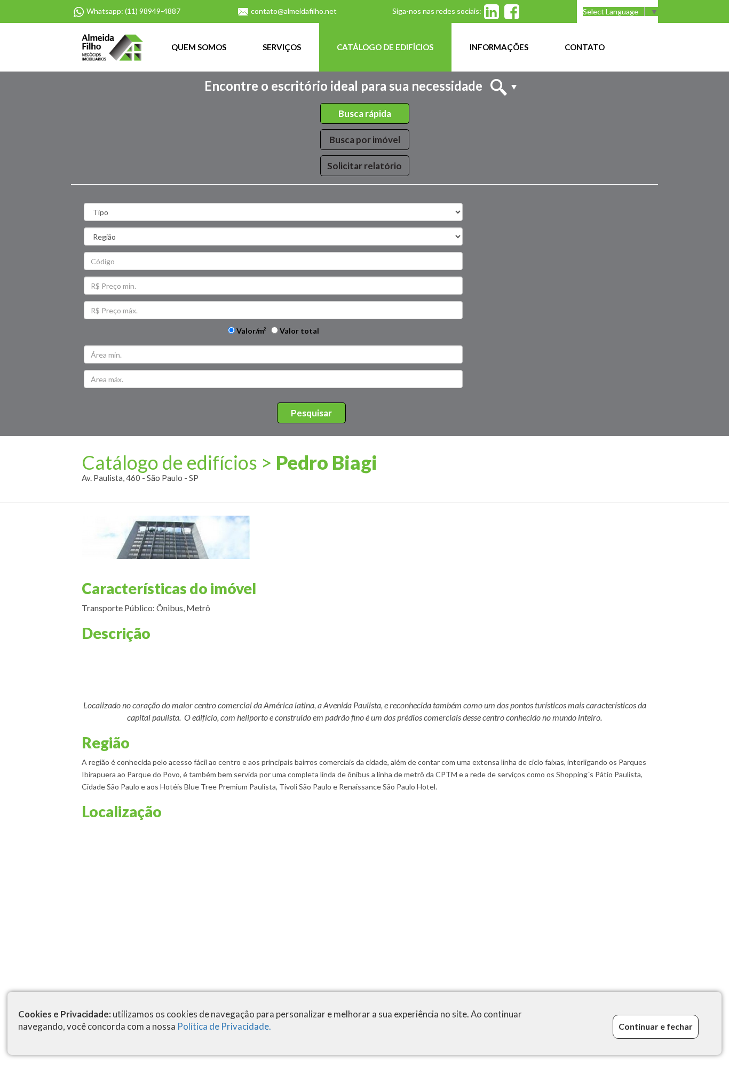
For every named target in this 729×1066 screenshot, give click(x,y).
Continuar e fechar (656, 1027)
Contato (585, 47)
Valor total (298, 330)
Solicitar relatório (364, 165)
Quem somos (198, 47)
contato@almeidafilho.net (294, 10)
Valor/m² (250, 330)
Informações (499, 47)
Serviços (282, 47)
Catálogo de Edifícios (385, 47)
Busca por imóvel (364, 139)
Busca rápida (364, 113)
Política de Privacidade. (224, 1026)
